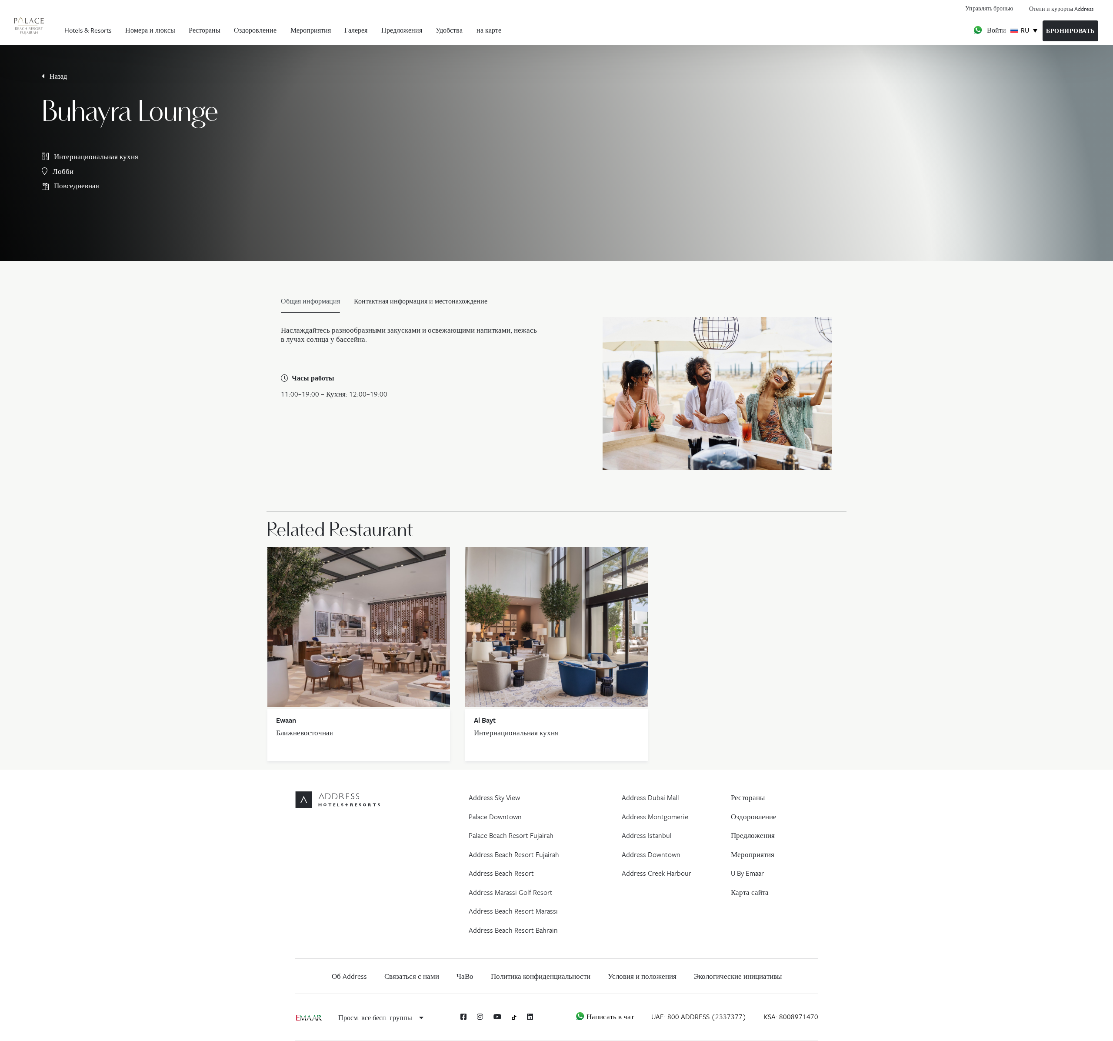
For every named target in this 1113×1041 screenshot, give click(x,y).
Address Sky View (494, 797)
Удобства (449, 30)
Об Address (349, 976)
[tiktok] (514, 1017)
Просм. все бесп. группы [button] (376, 1017)
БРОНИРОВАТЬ (1070, 31)
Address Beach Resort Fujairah (514, 854)
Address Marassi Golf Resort (511, 892)
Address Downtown (651, 854)
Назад (57, 76)
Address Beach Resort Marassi (513, 911)
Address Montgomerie (655, 816)
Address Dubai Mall (650, 797)
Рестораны (204, 30)
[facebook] (463, 1016)
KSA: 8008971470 (791, 1016)
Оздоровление (255, 30)
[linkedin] (530, 1016)
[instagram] (480, 1016)
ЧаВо (465, 976)
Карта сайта (750, 892)
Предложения (401, 30)
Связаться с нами (411, 976)
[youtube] (497, 1016)
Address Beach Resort (501, 873)
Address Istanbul (647, 835)
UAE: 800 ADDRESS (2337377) (698, 1016)
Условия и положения (642, 976)
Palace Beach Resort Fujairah (511, 835)
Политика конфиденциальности (540, 976)
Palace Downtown (495, 816)
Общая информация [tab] (310, 301)
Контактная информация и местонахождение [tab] (420, 301)
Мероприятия (310, 30)
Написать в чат (609, 1016)
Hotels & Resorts (87, 30)
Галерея (355, 30)
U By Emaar (747, 873)
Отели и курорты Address (1061, 8)
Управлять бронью (989, 8)
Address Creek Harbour (656, 873)
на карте (489, 30)
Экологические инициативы (738, 976)
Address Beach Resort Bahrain (513, 930)
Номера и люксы (150, 30)
